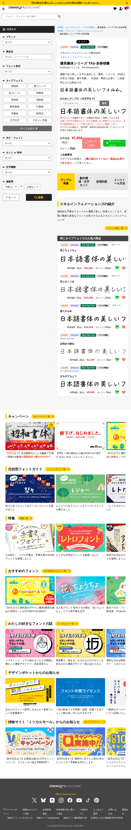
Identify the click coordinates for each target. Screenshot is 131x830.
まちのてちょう (68, 376)
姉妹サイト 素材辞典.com (75, 818)
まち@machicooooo (69, 371)
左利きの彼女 (67, 343)
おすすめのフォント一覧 (55, 571)
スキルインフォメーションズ (89, 31)
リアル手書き (89, 27)
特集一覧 (24, 518)
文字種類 (11, 167)
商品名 (9, 51)
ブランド (11, 37)
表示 (104, 103)
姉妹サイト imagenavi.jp (48, 818)
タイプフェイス (73, 27)
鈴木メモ (116, 244)
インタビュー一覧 (65, 623)
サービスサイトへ (93, 722)
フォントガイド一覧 (56, 469)
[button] (125, 441)
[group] (30, 440)
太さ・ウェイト (14, 137)
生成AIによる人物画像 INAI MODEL (107, 818)
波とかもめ (66, 311)
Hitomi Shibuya (67, 338)
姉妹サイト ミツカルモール (20, 818)
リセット (10, 197)
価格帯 (9, 181)
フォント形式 (13, 66)
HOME (60, 27)
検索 (40, 197)
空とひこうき (67, 281)
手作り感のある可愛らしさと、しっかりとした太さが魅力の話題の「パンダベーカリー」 (65, 3)
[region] (93, 111)
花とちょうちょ (68, 250)
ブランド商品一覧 (115, 228)
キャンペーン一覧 (41, 416)
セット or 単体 (14, 152)
